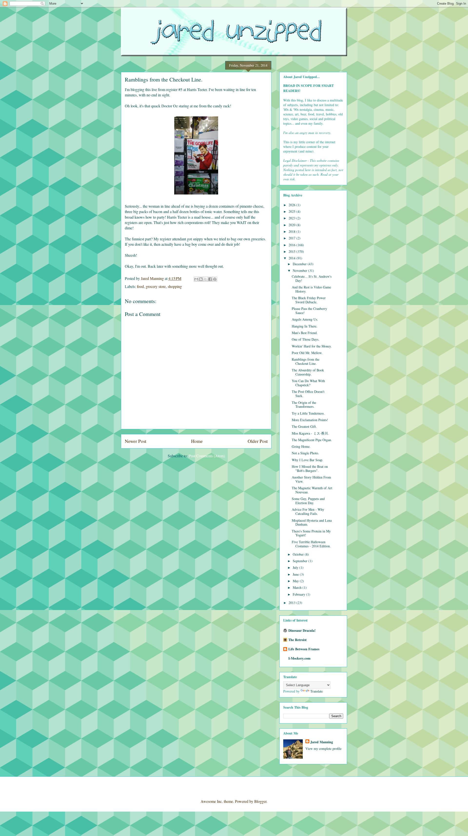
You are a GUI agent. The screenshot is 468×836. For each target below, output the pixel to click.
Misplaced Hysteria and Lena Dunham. (312, 522)
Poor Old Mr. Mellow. (307, 352)
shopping (175, 286)
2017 (292, 238)
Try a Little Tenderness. (308, 413)
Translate (316, 691)
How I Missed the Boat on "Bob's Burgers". (310, 468)
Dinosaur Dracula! (302, 630)
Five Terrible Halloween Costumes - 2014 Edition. (311, 544)
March (297, 587)
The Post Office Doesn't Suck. (308, 393)
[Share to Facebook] (210, 279)
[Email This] (196, 279)
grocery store (156, 286)
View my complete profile (323, 748)
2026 (292, 205)
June (296, 574)
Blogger (260, 801)
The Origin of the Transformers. (304, 404)
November (300, 270)
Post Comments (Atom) (207, 455)
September (300, 561)
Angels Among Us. (305, 319)
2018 (292, 231)
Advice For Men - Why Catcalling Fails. (308, 511)
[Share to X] (205, 279)
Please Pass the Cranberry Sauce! (309, 310)
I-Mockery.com (299, 658)
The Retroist (297, 639)
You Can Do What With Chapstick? (308, 382)
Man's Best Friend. (305, 332)
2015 (292, 251)
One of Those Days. (305, 339)
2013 (292, 602)
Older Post (258, 441)
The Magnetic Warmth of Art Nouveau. (312, 490)
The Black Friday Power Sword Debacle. (309, 300)
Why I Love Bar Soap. (307, 460)
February (299, 594)
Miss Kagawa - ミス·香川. (310, 433)
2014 (292, 258)
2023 (292, 218)
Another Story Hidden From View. (311, 479)
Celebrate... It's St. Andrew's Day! (312, 278)
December (300, 264)
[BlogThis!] (200, 279)
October (299, 554)
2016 (292, 245)
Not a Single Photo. (305, 453)
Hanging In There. (304, 326)
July (296, 567)
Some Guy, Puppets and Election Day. (308, 500)
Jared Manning (321, 741)
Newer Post (135, 441)
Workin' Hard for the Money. (312, 346)
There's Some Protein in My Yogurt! (311, 533)
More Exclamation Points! (310, 420)
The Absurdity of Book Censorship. (308, 372)
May (296, 581)
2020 (292, 225)
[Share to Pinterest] (214, 279)
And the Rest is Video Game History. (311, 289)
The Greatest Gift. (304, 426)
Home (197, 441)
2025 (292, 211)
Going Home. (301, 446)
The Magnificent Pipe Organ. (312, 440)
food (140, 286)
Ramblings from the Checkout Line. (305, 361)
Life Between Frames (303, 649)
